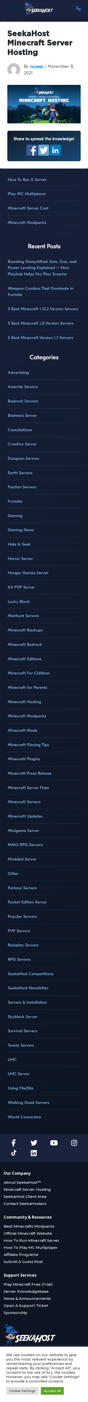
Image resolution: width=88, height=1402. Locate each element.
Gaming (15, 515)
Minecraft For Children (29, 673)
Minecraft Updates (25, 816)
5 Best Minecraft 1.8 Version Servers (41, 323)
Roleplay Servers (23, 945)
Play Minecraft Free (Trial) (28, 1284)
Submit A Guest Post (23, 1261)
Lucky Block (19, 601)
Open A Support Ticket (26, 1305)
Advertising (18, 372)
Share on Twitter (43, 150)
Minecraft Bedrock (25, 644)
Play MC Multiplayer (27, 193)
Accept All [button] (52, 1391)
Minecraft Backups (25, 630)
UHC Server (19, 1074)
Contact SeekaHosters (25, 1203)
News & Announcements (27, 1298)
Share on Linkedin (55, 150)
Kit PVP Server (21, 587)
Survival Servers (22, 1031)
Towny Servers (21, 1045)
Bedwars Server (22, 415)
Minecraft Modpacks (27, 222)
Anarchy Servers (23, 386)
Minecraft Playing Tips (28, 744)
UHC (12, 1059)
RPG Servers (19, 959)
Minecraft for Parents (27, 687)
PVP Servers (19, 931)
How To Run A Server (27, 179)
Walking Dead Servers (28, 1102)
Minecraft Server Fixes (28, 787)
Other (13, 873)
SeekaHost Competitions (30, 973)
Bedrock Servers (23, 401)
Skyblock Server (22, 1016)
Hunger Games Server (28, 573)
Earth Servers (20, 473)
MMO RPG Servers (25, 844)
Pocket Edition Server (27, 902)
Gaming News (21, 530)
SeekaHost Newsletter (28, 988)
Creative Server (22, 444)
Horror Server (20, 558)
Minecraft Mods (22, 730)
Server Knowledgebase (26, 1291)
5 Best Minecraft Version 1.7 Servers (40, 337)
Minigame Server (23, 830)
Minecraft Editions (24, 659)
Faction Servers (22, 487)
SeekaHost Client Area (25, 1196)
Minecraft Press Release (30, 773)
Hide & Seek (19, 544)
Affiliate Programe (21, 1254)
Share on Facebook (31, 150)
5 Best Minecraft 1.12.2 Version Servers (43, 309)
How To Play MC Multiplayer (31, 1247)
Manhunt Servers (23, 615)
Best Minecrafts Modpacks (29, 1226)
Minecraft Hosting (24, 702)
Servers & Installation (27, 1002)
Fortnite (15, 501)
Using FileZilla (20, 1088)
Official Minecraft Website (28, 1233)
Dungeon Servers (23, 458)
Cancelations (20, 430)
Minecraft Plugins (24, 759)
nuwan (37, 66)
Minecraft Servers (24, 802)
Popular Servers (22, 916)
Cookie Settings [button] (22, 1391)
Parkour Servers (22, 888)
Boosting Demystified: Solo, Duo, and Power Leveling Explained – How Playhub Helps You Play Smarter (42, 267)
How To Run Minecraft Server (31, 1240)
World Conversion (24, 1117)
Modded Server (22, 859)
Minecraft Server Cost (28, 208)
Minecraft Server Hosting (27, 1189)
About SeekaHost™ (22, 1182)
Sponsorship (15, 1312)
